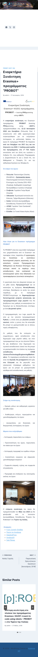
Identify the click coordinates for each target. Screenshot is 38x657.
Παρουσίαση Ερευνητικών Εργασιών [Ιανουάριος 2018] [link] (28, 560)
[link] (12, 4)
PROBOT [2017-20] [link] (9, 68)
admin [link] (7, 95)
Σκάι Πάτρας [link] (10, 540)
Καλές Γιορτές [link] (7, 557)
